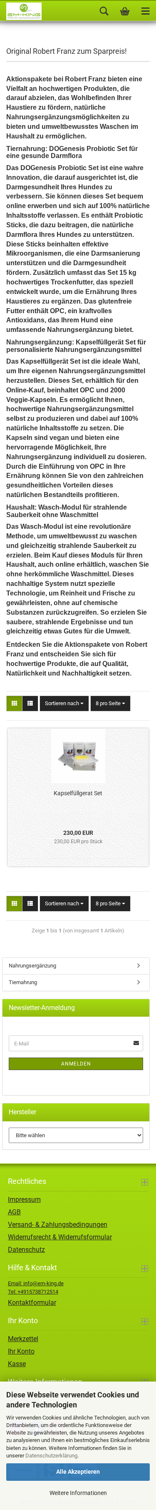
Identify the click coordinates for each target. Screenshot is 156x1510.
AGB (14, 1212)
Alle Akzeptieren (78, 1471)
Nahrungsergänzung (32, 965)
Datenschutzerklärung (51, 1455)
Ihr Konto (21, 1351)
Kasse (17, 1364)
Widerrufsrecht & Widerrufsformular (60, 1237)
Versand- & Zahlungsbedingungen (57, 1225)
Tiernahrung (23, 982)
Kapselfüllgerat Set (78, 793)
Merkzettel (23, 1339)
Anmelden (76, 1064)
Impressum (24, 1199)
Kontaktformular (32, 1302)
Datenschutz (26, 1250)
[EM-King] (21, 11)
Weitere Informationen (78, 1493)
